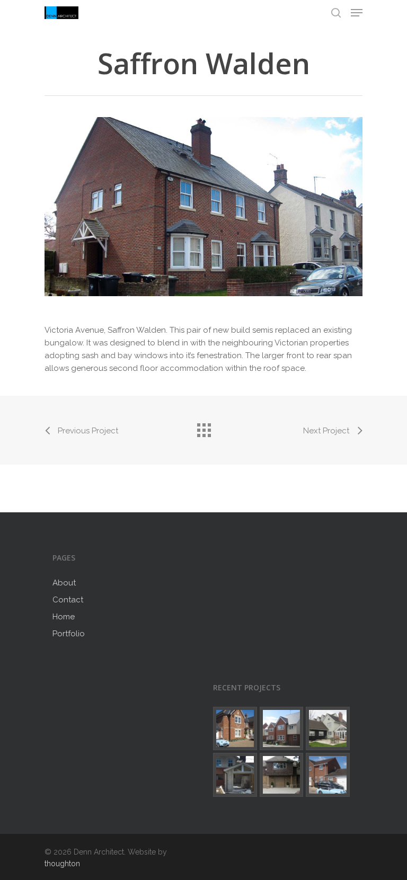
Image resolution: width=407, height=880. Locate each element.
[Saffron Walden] (282, 729)
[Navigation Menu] (356, 12)
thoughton (62, 863)
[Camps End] (328, 729)
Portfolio (68, 633)
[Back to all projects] (203, 427)
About (64, 583)
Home (63, 616)
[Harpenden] (282, 775)
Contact (67, 600)
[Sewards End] (235, 729)
